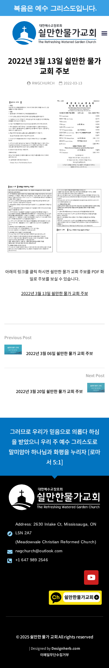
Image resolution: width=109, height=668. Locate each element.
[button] (104, 33)
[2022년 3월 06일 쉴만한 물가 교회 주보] (13, 353)
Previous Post (18, 337)
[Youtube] (91, 577)
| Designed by (54, 648)
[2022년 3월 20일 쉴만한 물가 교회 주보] (96, 391)
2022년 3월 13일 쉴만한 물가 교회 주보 (54, 293)
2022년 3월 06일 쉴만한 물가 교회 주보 (59, 353)
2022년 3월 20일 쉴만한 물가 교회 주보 (49, 391)
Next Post (95, 375)
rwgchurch (43, 82)
